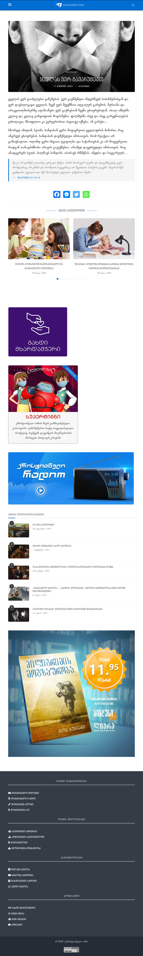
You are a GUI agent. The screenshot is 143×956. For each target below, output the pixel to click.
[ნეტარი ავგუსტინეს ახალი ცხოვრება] (18, 551)
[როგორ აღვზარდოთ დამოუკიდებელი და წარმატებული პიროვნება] (39, 238)
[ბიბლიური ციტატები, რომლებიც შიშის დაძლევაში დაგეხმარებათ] (18, 615)
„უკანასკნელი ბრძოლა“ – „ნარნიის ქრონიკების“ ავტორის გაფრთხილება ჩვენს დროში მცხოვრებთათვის (79, 590)
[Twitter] (76, 194)
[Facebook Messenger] (66, 194)
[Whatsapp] (86, 194)
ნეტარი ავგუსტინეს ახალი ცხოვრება (52, 546)
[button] (13, 249)
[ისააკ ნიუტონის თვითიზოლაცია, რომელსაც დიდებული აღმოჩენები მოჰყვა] (18, 573)
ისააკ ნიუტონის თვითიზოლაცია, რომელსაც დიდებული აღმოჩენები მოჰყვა (73, 567)
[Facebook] (56, 194)
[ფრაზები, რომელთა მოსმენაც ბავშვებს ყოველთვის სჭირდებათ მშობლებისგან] (104, 238)
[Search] (133, 5)
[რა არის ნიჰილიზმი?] (18, 530)
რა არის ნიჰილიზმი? (43, 525)
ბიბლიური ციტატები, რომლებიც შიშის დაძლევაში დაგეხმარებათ (67, 609)
